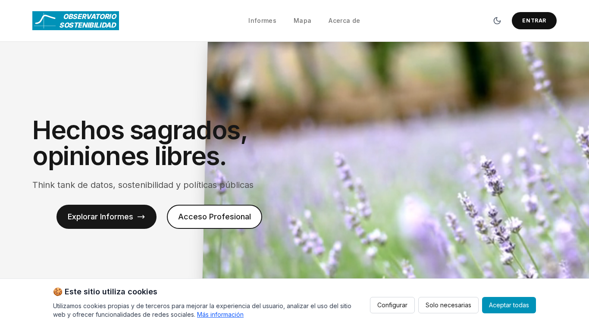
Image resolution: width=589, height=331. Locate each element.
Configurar (392, 305)
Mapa (302, 20)
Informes (262, 20)
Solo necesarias (448, 305)
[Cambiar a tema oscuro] (497, 20)
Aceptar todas (509, 305)
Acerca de (344, 20)
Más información (220, 314)
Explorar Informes (100, 216)
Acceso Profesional (214, 216)
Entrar (534, 20)
